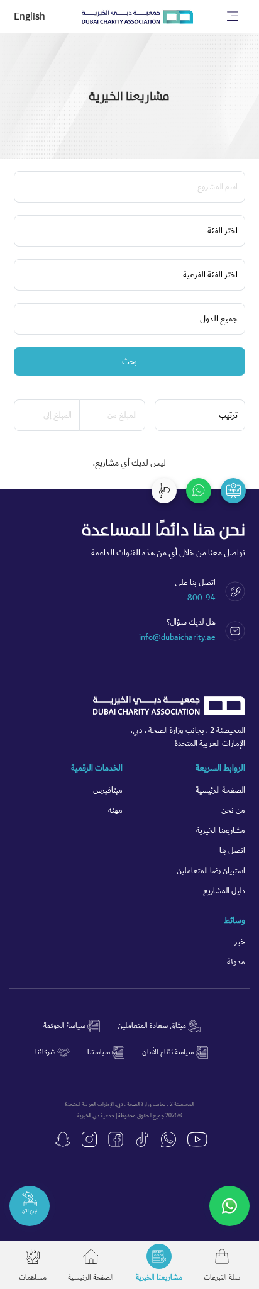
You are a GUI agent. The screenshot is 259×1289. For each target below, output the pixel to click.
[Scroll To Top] (164, 490)
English (29, 16)
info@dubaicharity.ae (177, 637)
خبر (239, 942)
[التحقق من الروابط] (233, 490)
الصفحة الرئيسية (220, 790)
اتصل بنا (232, 850)
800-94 (201, 598)
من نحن (233, 810)
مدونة (236, 962)
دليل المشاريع (224, 891)
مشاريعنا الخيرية (220, 830)
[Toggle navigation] (233, 16)
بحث (129, 362)
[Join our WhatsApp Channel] (229, 1206)
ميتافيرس (108, 790)
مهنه (115, 810)
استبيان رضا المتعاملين (211, 871)
